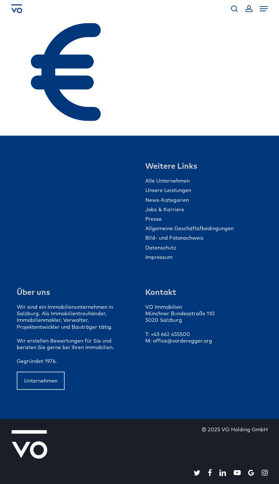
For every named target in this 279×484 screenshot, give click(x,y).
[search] (234, 8)
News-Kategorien (167, 200)
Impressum (159, 257)
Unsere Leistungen (168, 190)
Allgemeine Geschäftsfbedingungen (189, 228)
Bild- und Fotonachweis (174, 238)
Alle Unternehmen (167, 180)
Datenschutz (160, 247)
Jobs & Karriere (164, 209)
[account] (248, 8)
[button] (264, 8)
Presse (153, 219)
